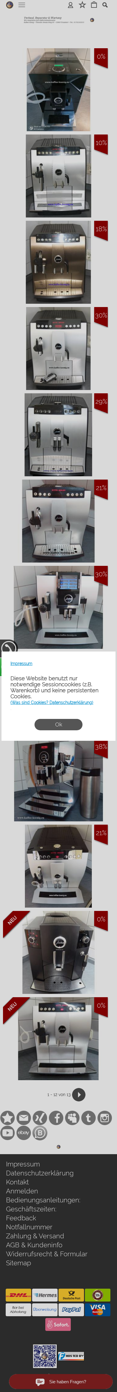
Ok (58, 724)
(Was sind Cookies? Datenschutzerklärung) (51, 702)
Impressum (21, 663)
